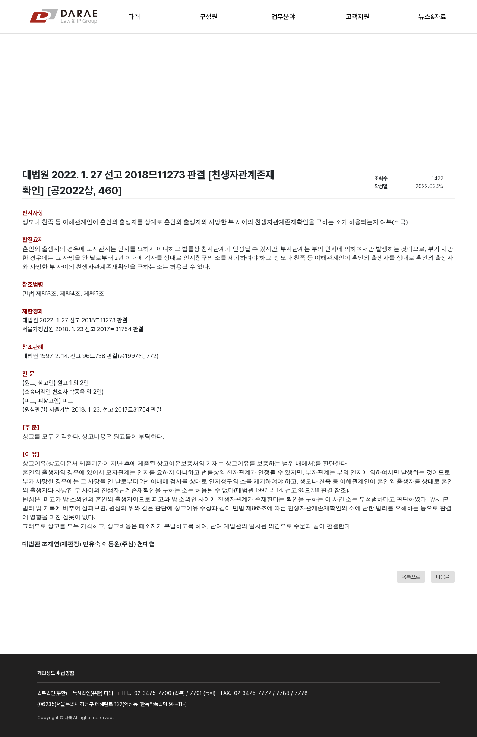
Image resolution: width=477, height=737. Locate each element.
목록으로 (411, 577)
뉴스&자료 (432, 16)
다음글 (442, 577)
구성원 (209, 16)
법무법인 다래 (63, 17)
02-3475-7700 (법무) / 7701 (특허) (174, 693)
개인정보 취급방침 (55, 673)
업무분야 (283, 16)
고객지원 (358, 16)
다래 (134, 16)
